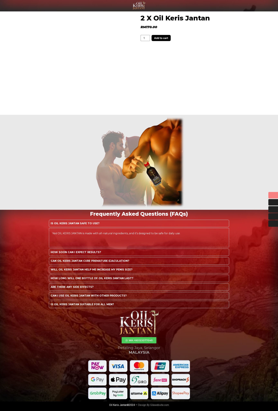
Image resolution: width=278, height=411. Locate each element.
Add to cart (161, 38)
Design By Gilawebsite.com (153, 404)
